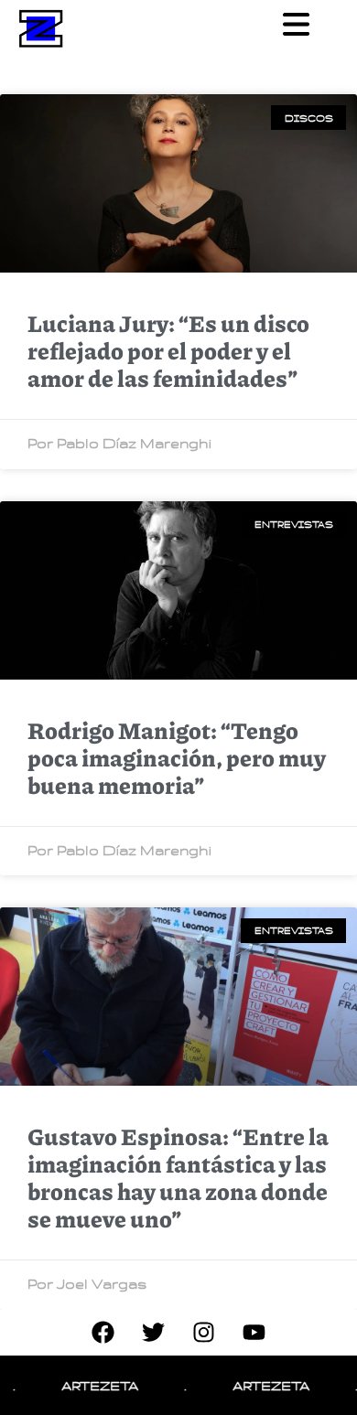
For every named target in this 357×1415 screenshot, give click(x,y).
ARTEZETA (88, 1385)
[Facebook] (103, 1333)
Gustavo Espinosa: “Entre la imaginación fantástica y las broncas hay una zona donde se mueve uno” (178, 1177)
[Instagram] (204, 1333)
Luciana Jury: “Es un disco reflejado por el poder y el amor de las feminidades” (168, 350)
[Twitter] (154, 1333)
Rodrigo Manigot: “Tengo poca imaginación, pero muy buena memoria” (176, 757)
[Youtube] (254, 1333)
